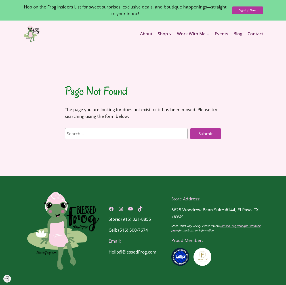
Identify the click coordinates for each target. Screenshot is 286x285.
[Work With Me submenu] (208, 33)
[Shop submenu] (170, 33)
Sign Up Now (247, 10)
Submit (205, 134)
